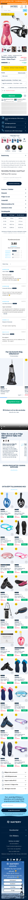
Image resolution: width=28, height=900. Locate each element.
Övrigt (12, 890)
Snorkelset (10, 55)
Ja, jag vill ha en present (14, 810)
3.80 (14, 243)
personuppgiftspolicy (19, 814)
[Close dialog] (23, 862)
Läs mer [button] (5, 313)
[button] (1, 27)
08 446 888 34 (14, 843)
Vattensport (13, 880)
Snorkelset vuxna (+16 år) (17, 55)
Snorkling (5, 55)
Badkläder (12, 883)
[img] (5, 269)
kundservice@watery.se (15, 846)
